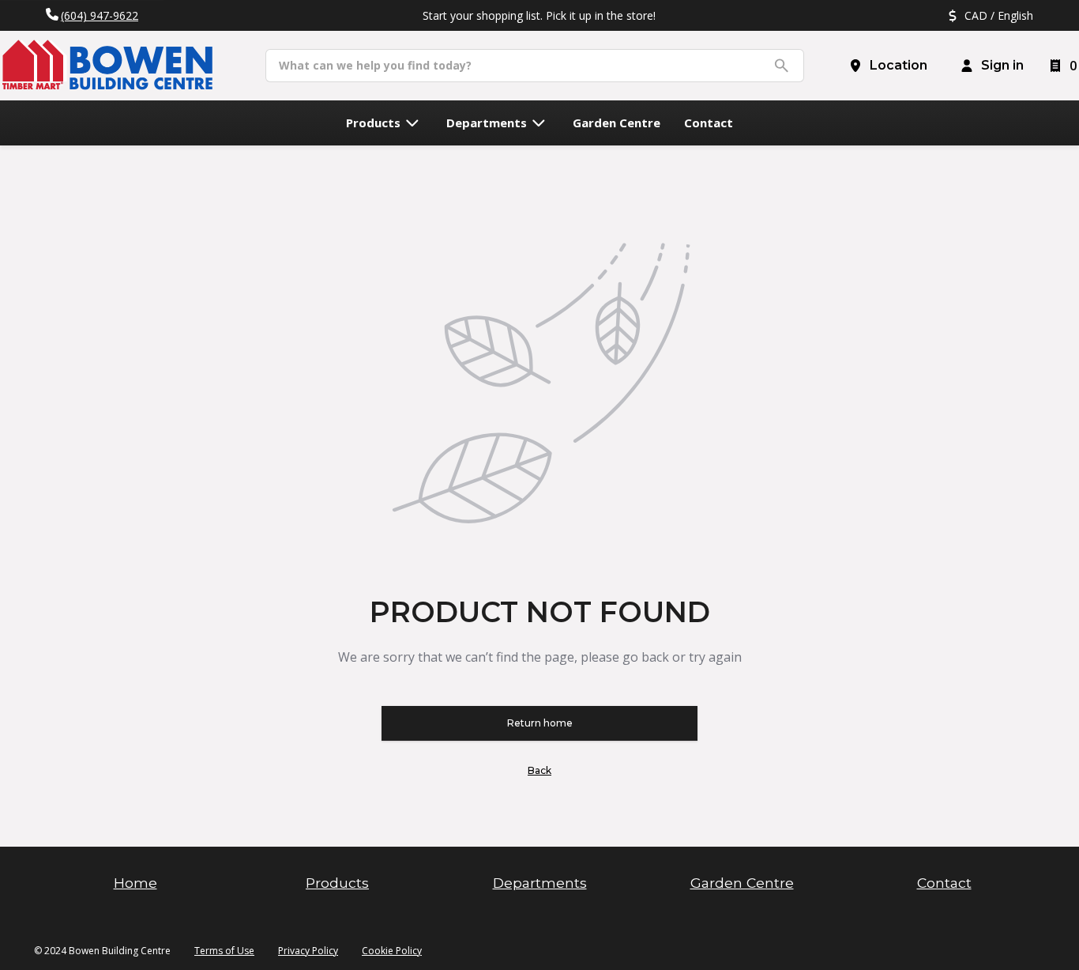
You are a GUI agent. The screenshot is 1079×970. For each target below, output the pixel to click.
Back (539, 770)
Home (135, 882)
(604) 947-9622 (99, 15)
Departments (540, 882)
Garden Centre (742, 882)
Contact (944, 882)
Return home (540, 723)
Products (337, 882)
